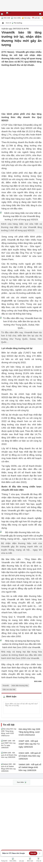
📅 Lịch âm (36, 18)
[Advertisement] (21, 88)
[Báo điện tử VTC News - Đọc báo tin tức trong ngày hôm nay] (14, 13)
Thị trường (18, 23)
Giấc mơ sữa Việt (9, 689)
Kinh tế (8, 23)
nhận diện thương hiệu (20, 685)
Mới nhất (7, 18)
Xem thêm (20, 782)
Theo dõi (33, 853)
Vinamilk (6, 685)
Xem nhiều (17, 18)
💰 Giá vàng (26, 18)
